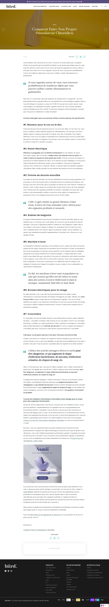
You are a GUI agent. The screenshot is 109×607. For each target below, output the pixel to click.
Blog (75, 6)
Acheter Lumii (66, 6)
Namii (47, 573)
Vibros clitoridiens (51, 587)
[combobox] (104, 605)
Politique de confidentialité (94, 573)
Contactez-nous (70, 589)
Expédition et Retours (93, 575)
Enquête (68, 582)
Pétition (95, 6)
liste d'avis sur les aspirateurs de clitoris (44, 515)
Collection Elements (51, 585)
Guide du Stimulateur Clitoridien (72, 578)
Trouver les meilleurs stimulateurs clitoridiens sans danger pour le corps (52, 399)
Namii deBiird (28, 492)
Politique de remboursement (95, 577)
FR (105, 605)
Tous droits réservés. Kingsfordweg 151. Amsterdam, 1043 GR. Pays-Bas (27, 600)
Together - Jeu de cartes (53, 577)
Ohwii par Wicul (50, 575)
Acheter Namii (54, 6)
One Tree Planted (71, 587)
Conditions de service (93, 570)
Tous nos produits (40, 6)
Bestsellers (49, 570)
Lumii (47, 580)
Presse (68, 575)
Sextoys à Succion (51, 592)
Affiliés (89, 568)
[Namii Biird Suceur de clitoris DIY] (54, 464)
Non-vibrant (49, 590)
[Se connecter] (102, 6)
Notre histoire (84, 6)
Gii (46, 582)
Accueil (68, 568)
